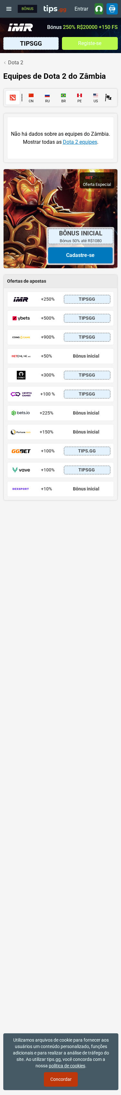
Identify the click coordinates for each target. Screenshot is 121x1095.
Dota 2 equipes (80, 142)
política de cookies (67, 1065)
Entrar (81, 9)
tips (54, 8)
